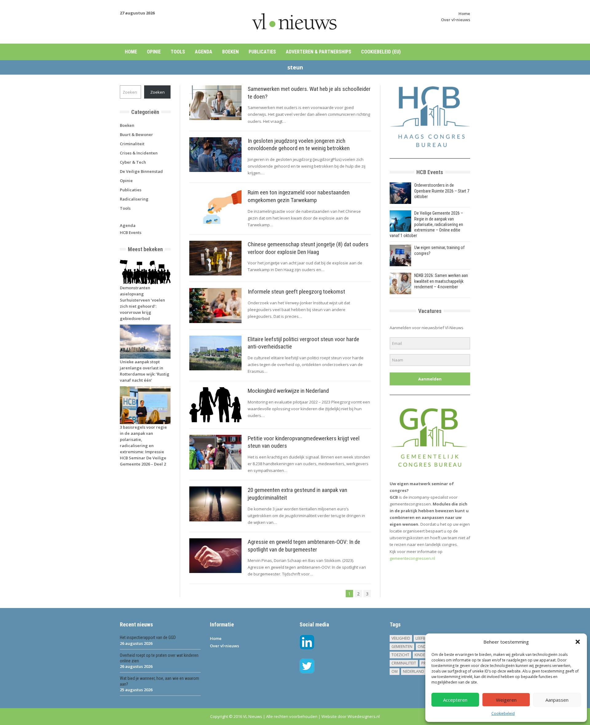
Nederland (413, 671)
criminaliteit (403, 663)
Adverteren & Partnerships (318, 52)
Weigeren (506, 700)
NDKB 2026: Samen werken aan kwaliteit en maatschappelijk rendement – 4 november (441, 281)
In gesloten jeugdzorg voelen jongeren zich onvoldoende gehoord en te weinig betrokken (299, 144)
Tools (178, 52)
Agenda (203, 52)
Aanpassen (556, 700)
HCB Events (130, 232)
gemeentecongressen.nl (412, 558)
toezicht (400, 654)
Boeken (230, 52)
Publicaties (262, 52)
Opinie (154, 52)
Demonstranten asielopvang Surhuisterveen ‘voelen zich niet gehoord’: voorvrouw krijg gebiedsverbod (142, 303)
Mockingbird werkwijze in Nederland (288, 390)
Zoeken (157, 92)
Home (464, 13)
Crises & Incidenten (139, 153)
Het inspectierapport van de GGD (148, 637)
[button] (578, 642)
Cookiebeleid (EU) (381, 52)
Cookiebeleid (503, 713)
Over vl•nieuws (455, 19)
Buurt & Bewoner (136, 134)
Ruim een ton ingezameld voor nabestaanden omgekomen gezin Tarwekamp (299, 196)
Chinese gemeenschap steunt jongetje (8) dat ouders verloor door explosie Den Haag (308, 248)
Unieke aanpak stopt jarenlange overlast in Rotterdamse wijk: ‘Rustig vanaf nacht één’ (144, 371)
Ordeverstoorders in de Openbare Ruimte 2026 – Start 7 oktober (441, 191)
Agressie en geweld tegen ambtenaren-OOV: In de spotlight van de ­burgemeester (304, 545)
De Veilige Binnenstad (141, 171)
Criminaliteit (132, 143)
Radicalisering (134, 199)
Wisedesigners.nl (364, 716)
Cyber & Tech (133, 162)
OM (394, 671)
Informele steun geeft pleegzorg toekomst (296, 291)
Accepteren (455, 700)
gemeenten (401, 646)
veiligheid (400, 638)
